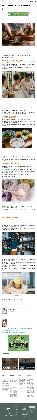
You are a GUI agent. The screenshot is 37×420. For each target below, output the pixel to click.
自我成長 (21, 388)
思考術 (19, 391)
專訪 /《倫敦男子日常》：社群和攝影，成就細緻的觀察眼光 (5, 381)
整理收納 (28, 387)
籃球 (19, 388)
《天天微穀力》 (7, 206)
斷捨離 (29, 384)
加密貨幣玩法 (32, 379)
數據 (21, 391)
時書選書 (3, 375)
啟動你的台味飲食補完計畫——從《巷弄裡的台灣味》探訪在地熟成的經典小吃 (14, 332)
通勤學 (23, 413)
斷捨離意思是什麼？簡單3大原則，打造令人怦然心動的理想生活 (30, 387)
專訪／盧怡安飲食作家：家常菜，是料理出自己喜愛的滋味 (11, 330)
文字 (2, 390)
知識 (20, 384)
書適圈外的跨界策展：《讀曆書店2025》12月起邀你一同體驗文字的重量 (30, 391)
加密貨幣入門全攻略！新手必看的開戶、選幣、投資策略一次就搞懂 (30, 378)
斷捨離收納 (29, 388)
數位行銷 (14, 392)
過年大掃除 (31, 384)
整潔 (29, 383)
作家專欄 (20, 375)
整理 (31, 383)
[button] (34, 1)
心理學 (24, 381)
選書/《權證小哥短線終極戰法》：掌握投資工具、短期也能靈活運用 (5, 378)
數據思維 (23, 391)
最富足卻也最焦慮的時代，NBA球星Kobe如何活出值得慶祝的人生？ (22, 387)
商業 (22, 381)
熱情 (24, 387)
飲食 (8, 353)
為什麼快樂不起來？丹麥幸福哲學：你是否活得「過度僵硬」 (5, 386)
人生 (19, 387)
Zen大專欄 (20, 381)
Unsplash (19, 99)
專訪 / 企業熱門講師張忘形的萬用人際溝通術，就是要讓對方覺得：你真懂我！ (13, 395)
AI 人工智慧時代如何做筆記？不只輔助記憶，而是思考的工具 (22, 384)
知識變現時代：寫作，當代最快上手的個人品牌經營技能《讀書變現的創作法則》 (5, 384)
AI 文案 (11, 391)
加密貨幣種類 (28, 380)
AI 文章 (13, 391)
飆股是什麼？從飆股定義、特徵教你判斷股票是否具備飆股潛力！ (30, 396)
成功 (20, 387)
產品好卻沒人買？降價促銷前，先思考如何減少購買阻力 (22, 380)
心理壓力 (6, 353)
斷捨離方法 (32, 388)
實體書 (28, 392)
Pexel (18, 202)
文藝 (29, 392)
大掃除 (28, 383)
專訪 (15, 387)
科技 (21, 384)
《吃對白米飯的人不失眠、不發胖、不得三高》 (23, 61)
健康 (3, 353)
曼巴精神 (23, 387)
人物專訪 (12, 375)
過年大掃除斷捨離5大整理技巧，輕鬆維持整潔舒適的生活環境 (30, 383)
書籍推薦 (7, 390)
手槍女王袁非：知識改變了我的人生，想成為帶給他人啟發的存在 (22, 378)
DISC (11, 396)
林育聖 (16, 392)
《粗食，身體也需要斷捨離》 (6, 171)
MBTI (12, 396)
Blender (11, 387)
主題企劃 (29, 375)
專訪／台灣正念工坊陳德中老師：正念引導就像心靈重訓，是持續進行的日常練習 (20, 328)
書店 (31, 392)
